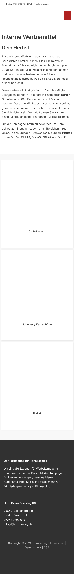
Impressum (57, 543)
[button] (66, 4)
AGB (46, 547)
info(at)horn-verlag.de (41, 4)
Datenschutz (33, 547)
